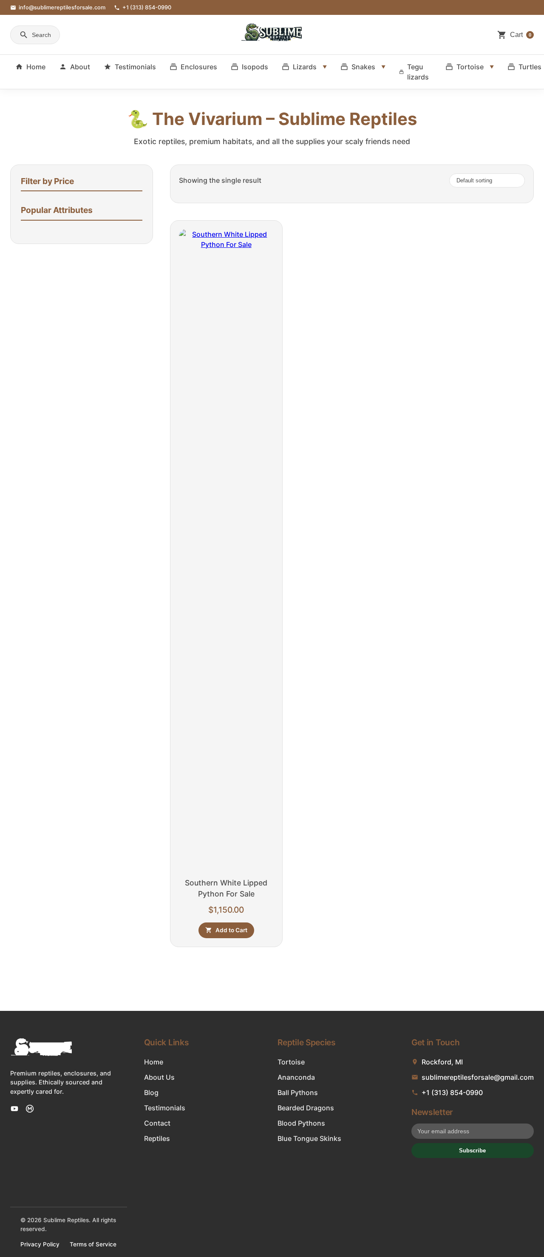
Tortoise (470, 66)
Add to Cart (231, 930)
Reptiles (157, 1138)
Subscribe (472, 1150)
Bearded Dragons (306, 1108)
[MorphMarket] (30, 1108)
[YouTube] (14, 1108)
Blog (151, 1092)
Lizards (305, 66)
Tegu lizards (418, 71)
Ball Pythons (298, 1092)
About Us (159, 1077)
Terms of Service (93, 1244)
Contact (157, 1123)
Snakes (363, 66)
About (80, 66)
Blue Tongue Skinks (309, 1138)
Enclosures (199, 66)
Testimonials (135, 66)
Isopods (255, 66)
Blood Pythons (301, 1123)
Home (35, 66)
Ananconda (296, 1077)
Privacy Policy (40, 1244)
